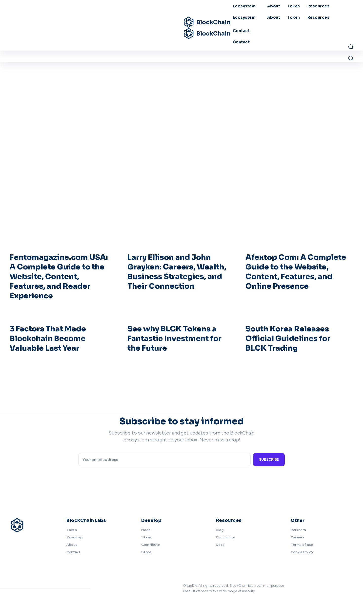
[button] (350, 58)
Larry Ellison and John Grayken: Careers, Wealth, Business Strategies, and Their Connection (176, 272)
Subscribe (269, 459)
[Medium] (337, 583)
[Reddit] (347, 583)
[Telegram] (339, 593)
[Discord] (316, 583)
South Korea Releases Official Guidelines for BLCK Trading (287, 338)
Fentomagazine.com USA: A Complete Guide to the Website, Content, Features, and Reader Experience (59, 277)
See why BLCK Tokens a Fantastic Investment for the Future (174, 338)
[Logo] (32, 525)
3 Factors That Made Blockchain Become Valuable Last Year (48, 338)
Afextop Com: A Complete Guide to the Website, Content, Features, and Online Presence (295, 272)
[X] (349, 593)
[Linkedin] (326, 583)
